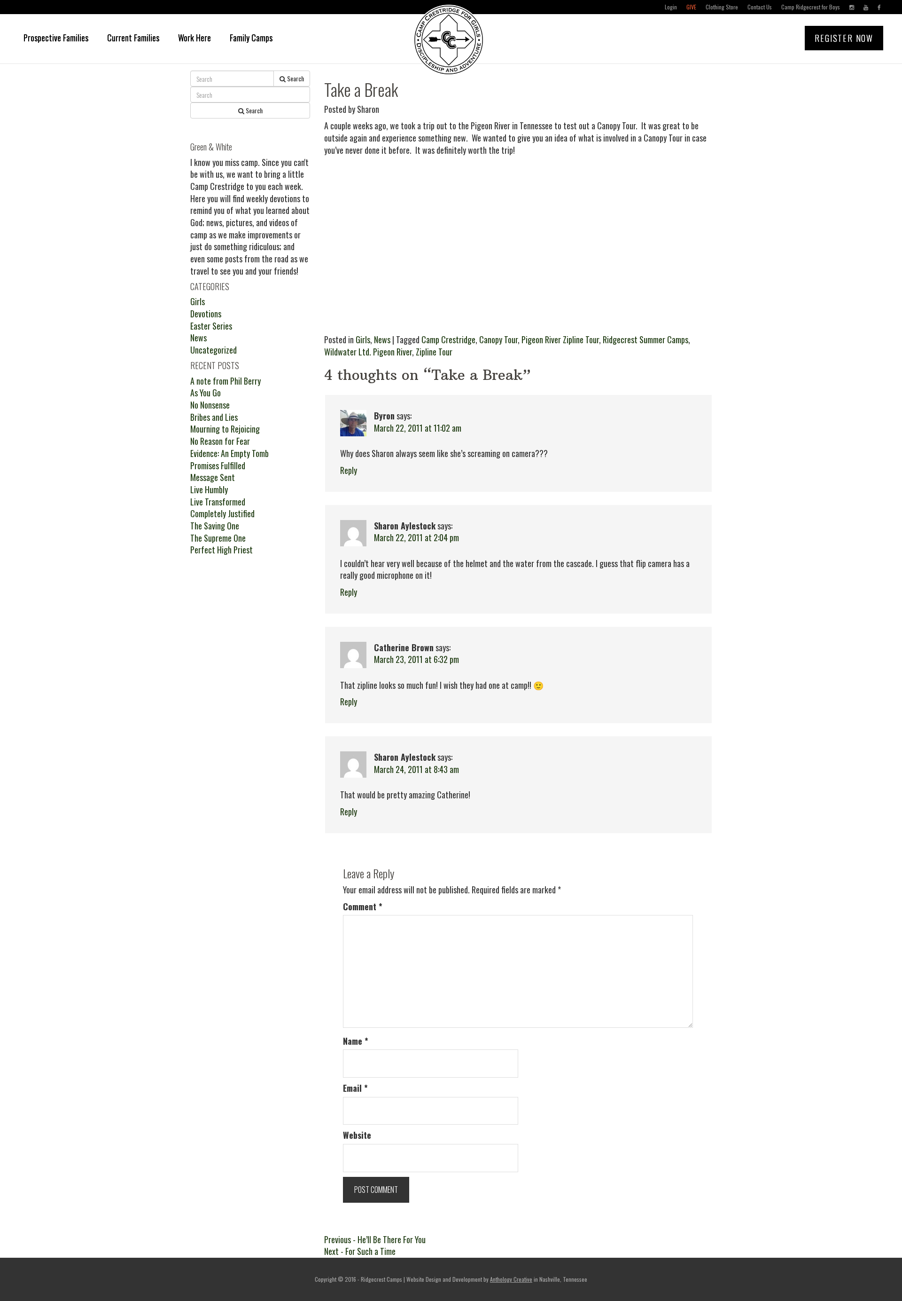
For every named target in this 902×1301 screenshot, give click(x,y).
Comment (362, 907)
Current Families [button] (133, 38)
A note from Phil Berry (225, 381)
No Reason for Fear (220, 441)
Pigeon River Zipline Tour (560, 339)
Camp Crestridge (448, 339)
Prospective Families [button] (55, 38)
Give (691, 7)
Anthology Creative (511, 1279)
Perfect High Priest (221, 550)
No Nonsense (210, 405)
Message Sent (212, 477)
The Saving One (214, 526)
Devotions (205, 314)
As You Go (205, 392)
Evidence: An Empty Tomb (229, 453)
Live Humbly (209, 489)
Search (295, 78)
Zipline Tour (434, 352)
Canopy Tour (498, 339)
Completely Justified (222, 513)
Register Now (844, 38)
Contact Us (759, 7)
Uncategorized (213, 350)
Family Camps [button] (251, 38)
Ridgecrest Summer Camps (645, 339)
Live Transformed (217, 502)
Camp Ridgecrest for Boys (810, 7)
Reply (348, 470)
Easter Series (211, 326)
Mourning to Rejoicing (225, 429)
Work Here (194, 38)
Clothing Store (722, 7)
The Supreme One (218, 538)
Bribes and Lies (214, 417)
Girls (363, 339)
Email (355, 1088)
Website (357, 1135)
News (382, 339)
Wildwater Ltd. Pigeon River (368, 352)
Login (671, 7)
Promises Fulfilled (217, 465)
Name (355, 1041)
